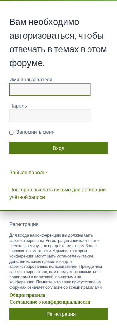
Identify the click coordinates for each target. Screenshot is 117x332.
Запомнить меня (35, 132)
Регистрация (61, 314)
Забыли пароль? (28, 172)
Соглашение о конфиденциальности (49, 302)
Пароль (18, 105)
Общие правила (27, 295)
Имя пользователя (30, 79)
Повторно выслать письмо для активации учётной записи (57, 193)
